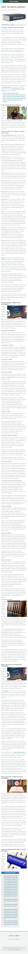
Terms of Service (16, 949)
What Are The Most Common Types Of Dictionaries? (14, 94)
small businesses (6, 87)
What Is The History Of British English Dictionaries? (14, 96)
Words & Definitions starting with (11, 875)
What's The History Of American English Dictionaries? (14, 98)
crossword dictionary (16, 88)
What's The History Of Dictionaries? (10, 93)
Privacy (9, 949)
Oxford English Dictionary (19, 752)
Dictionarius (5, 690)
